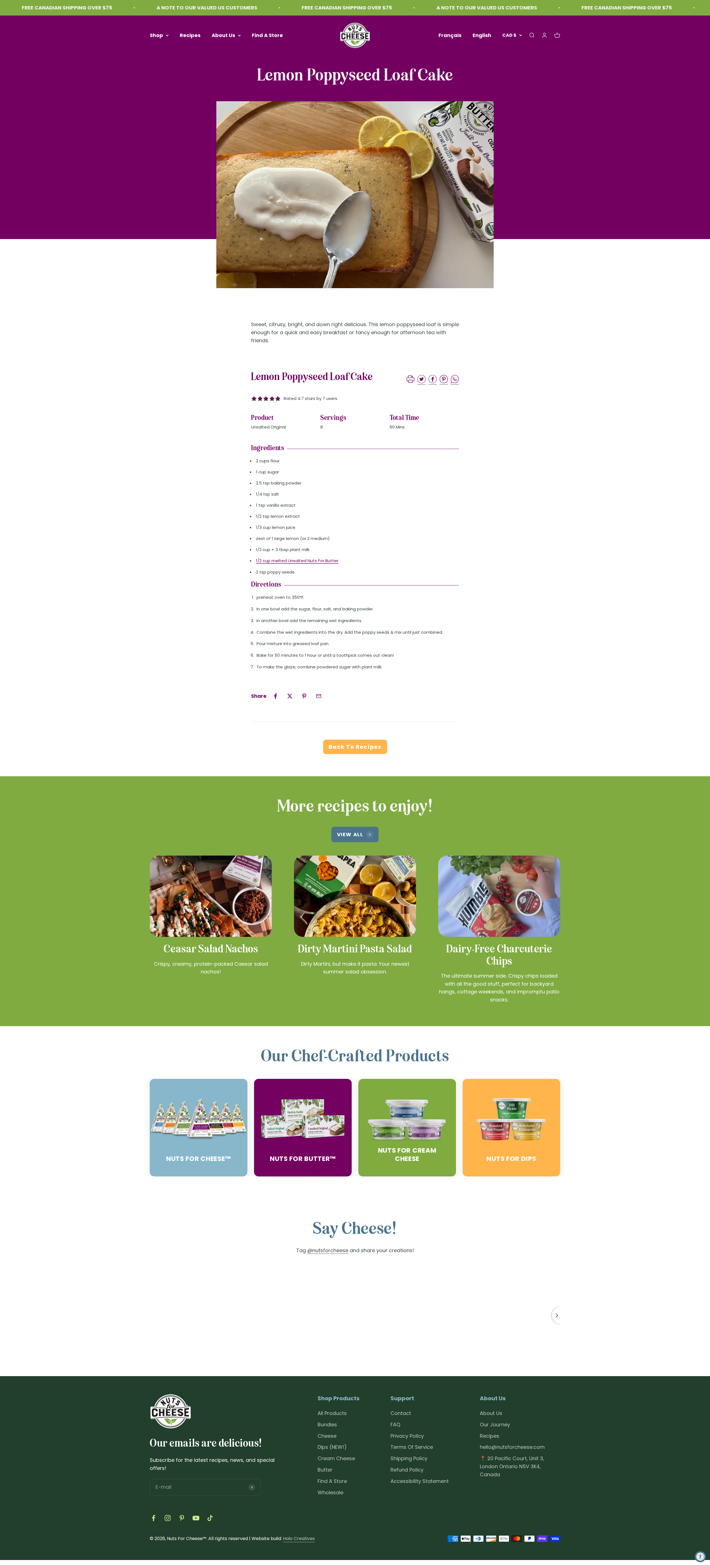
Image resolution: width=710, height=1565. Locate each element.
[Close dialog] (456, 735)
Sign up (319, 810)
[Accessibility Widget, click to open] (700, 1556)
